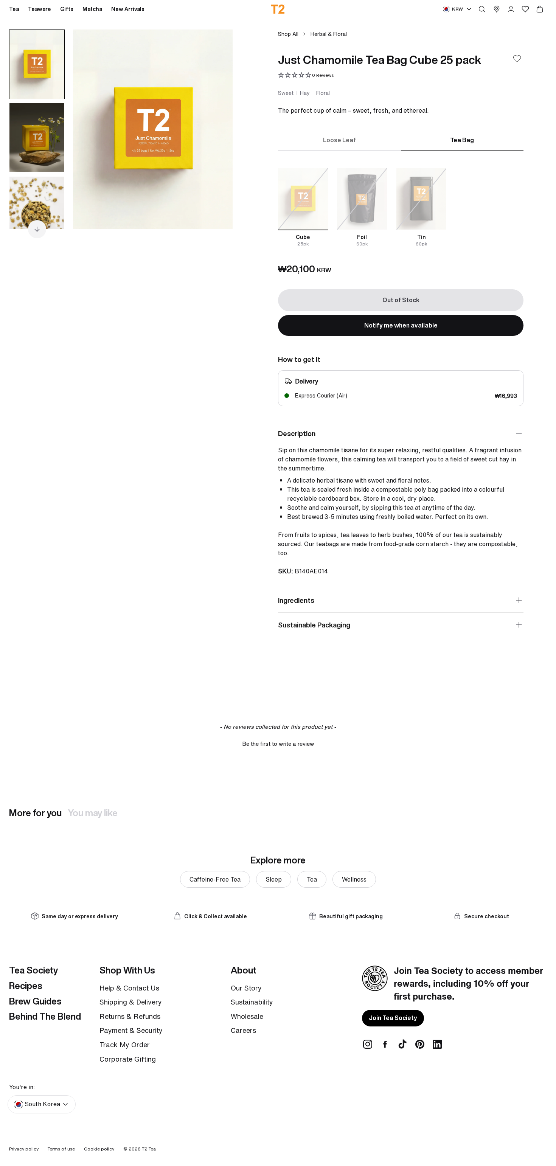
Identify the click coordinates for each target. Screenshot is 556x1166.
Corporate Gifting (127, 1059)
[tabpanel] (400, 207)
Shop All (288, 34)
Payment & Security (131, 1030)
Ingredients (296, 600)
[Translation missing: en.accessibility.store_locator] (496, 9)
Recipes (25, 985)
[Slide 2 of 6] (37, 137)
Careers (243, 1030)
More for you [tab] (35, 813)
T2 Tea (149, 1149)
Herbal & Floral (329, 34)
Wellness (354, 879)
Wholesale (247, 1016)
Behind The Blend (45, 1016)
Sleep (274, 879)
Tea (312, 879)
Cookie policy (99, 1149)
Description (296, 433)
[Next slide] (217, 129)
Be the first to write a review (278, 744)
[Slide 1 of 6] (37, 64)
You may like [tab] (93, 813)
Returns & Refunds (129, 1016)
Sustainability (252, 1002)
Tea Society (33, 970)
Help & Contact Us (129, 988)
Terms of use (61, 1149)
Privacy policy (24, 1149)
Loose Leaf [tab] (339, 139)
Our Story (246, 988)
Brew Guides (35, 1001)
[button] (306, 75)
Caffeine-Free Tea (215, 879)
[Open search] (482, 9)
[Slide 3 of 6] (37, 211)
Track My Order (124, 1045)
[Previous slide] (88, 129)
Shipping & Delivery (130, 1002)
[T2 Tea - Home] (278, 9)
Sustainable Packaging (314, 625)
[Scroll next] (37, 229)
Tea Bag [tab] (462, 139)
